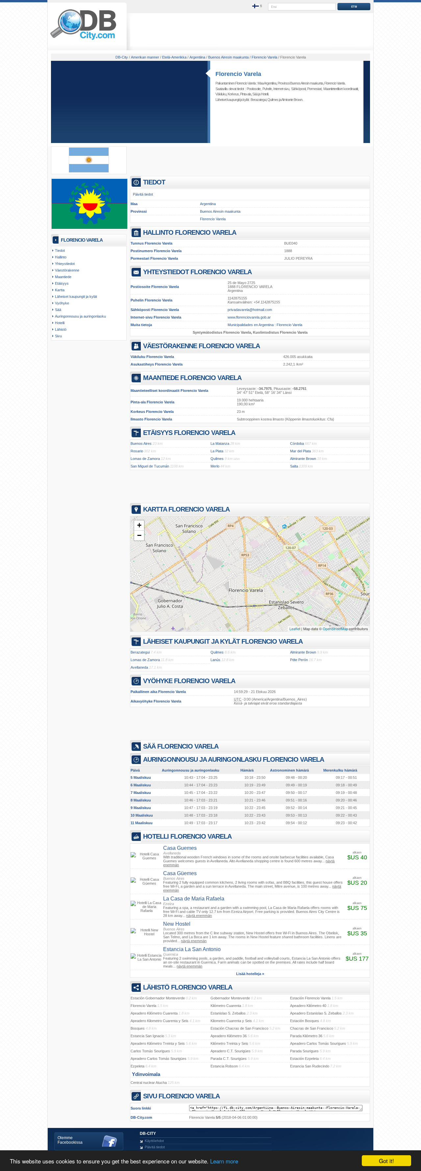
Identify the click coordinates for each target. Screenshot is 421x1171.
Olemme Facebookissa (70, 1140)
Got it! (386, 1161)
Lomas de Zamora (145, 459)
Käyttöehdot (154, 1141)
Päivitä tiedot (143, 194)
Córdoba (297, 443)
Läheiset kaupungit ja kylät (76, 297)
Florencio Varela (238, 74)
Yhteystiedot (65, 264)
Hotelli (264, 94)
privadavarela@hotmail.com (250, 310)
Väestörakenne (67, 270)
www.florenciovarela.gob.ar (249, 317)
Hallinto (60, 257)
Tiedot (60, 250)
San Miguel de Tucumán (150, 466)
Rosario (137, 451)
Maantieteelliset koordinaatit (340, 89)
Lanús (215, 660)
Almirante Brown (291, 100)
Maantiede (63, 277)
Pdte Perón (299, 660)
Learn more (224, 1161)
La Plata (216, 451)
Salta (294, 466)
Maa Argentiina (267, 83)
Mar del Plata (300, 451)
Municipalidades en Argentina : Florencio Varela (265, 325)
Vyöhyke (62, 303)
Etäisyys (62, 283)
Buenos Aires (141, 443)
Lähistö (60, 329)
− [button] (139, 535)
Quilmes (272, 100)
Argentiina (208, 204)
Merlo (214, 466)
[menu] (257, 6)
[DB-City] (83, 40)
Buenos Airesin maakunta (220, 211)
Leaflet (294, 628)
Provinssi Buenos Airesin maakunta (300, 83)
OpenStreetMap (335, 628)
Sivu (58, 336)
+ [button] (139, 525)
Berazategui (258, 100)
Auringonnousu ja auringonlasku (80, 316)
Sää (255, 94)
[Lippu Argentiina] (89, 171)
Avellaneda (139, 667)
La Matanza (219, 443)
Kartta (59, 290)
